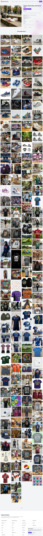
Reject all (34, 532)
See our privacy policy (30, 534)
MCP (30, 1)
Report (30, 17)
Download (30, 27)
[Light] (35, 1)
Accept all (30, 532)
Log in (37, 1)
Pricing (32, 1)
